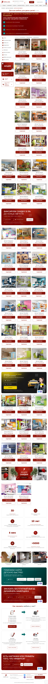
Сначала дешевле (29, 37)
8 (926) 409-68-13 (39, 3)
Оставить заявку (12, 626)
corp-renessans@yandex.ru (38, 679)
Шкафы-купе (6, 42)
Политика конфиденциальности (19, 682)
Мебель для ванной (7, 57)
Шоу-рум (27, 5)
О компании (9, 5)
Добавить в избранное (30, 679)
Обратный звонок (40, 677)
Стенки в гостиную (7, 47)
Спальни (5, 54)
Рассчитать (22, 128)
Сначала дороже (36, 37)
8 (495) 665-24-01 (13, 620)
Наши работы (6, 59)
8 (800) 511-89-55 (40, 2)
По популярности (22, 37)
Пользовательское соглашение (29, 682)
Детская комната (9, 8)
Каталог (14, 5)
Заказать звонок (31, 2)
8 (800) (39, 674)
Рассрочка (32, 5)
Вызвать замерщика (36, 626)
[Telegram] (46, 1)
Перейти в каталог (35, 647)
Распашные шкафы (7, 40)
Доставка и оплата (21, 5)
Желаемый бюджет (20, 219)
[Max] (46, 2)
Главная (4, 5)
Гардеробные (6, 45)
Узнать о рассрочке (12, 647)
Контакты (44, 5)
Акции (36, 5)
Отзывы (40, 5)
